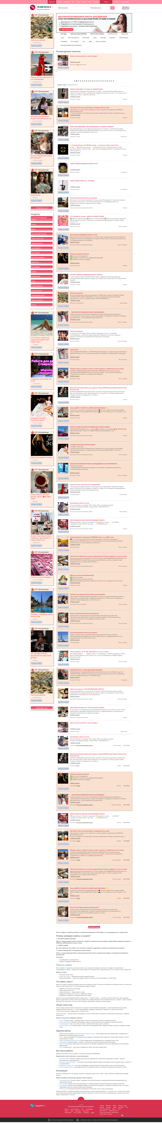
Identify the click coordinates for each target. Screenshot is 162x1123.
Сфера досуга (124, 34)
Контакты (108, 1107)
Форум (114, 1105)
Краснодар (103, 37)
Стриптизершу (63, 1083)
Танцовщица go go (95, 8)
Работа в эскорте (64, 965)
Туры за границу (37, 300)
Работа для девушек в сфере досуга (69, 1040)
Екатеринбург (86, 37)
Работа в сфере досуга (65, 1067)
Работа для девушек (65, 1022)
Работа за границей (100, 41)
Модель (34, 272)
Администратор (36, 243)
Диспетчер (35, 262)
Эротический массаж (38, 234)
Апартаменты (36, 248)
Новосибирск (64, 41)
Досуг (84, 2)
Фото (127, 1107)
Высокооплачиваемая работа (39, 219)
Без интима (35, 253)
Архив (114, 1107)
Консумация (35, 267)
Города (59, 2)
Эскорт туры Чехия (64, 976)
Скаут (33, 281)
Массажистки (103, 1110)
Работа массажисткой (73, 37)
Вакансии (52, 2)
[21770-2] (94, 23)
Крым (71, 1111)
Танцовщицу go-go (64, 1080)
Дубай (90, 41)
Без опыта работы (37, 257)
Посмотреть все (41, 208)
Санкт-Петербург (75, 1109)
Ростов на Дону (77, 1112)
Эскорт (78, 2)
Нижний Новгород (123, 37)
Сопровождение (37, 286)
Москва (67, 1109)
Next (134, 65)
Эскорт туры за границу (106, 1114)
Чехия (64, 84)
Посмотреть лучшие (94, 927)
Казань (95, 37)
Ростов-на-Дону (75, 41)
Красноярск (112, 37)
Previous (54, 65)
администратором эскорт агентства (85, 1033)
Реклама (96, 2)
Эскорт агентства (37, 238)
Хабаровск (86, 1112)
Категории (67, 2)
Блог (90, 2)
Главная (59, 84)
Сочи (84, 41)
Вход (116, 2)
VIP (73, 2)
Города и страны (122, 1105)
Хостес (33, 305)
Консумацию (62, 1085)
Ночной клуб (35, 276)
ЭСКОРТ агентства (112, 34)
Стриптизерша (36, 290)
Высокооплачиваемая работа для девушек (71, 45)
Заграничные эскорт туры (66, 1065)
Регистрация (125, 2)
